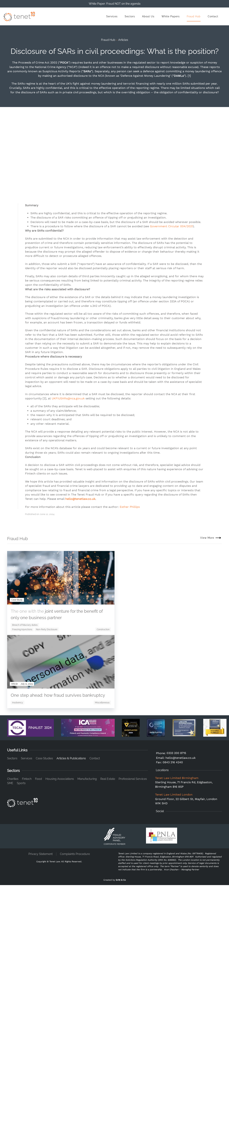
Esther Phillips (130, 507)
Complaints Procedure (75, 854)
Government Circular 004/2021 (171, 226)
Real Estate (107, 779)
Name (17, 1029)
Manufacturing (87, 779)
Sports (21, 783)
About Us (148, 16)
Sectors (130, 16)
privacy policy (183, 1071)
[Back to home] (19, 16)
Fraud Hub (194, 16)
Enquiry (18, 936)
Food (38, 779)
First (15, 1044)
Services (112, 16)
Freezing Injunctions (22, 629)
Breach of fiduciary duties (25, 625)
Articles (123, 40)
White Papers (171, 16)
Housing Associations (59, 779)
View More (207, 537)
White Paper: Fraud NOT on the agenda (114, 3)
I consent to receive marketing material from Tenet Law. (146, 1063)
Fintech (26, 779)
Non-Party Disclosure (46, 629)
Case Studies (44, 758)
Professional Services (133, 779)
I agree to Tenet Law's (42, 985)
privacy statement (56, 985)
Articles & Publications (71, 758)
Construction (103, 629)
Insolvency (17, 702)
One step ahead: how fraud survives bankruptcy (58, 695)
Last (117, 1044)
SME (10, 783)
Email (17, 903)
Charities (12, 779)
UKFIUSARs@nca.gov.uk (68, 398)
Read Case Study (92, 601)
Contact (213, 16)
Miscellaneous (102, 702)
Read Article (96, 685)
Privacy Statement (40, 854)
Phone (17, 920)
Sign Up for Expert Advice (113, 1086)
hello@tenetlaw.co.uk (80, 499)
